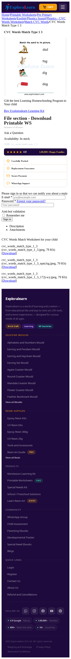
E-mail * (7, 197)
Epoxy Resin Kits (16, 418)
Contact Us (13, 581)
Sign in (7, 219)
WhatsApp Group (17, 517)
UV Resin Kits (15, 425)
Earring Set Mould (17, 362)
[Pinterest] (60, 610)
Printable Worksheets (23, 14)
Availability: (11, 138)
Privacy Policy (43, 646)
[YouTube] (51, 610)
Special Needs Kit (17, 487)
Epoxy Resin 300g (17, 432)
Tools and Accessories (20, 445)
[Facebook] (43, 610)
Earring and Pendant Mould (23, 349)
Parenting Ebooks (17, 531)
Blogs (10, 551)
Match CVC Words (36, 22)
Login (10, 567)
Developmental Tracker (20, 537)
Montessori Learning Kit (21, 473)
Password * (9, 201)
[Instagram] (34, 610)
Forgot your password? (31, 201)
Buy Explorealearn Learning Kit (24, 111)
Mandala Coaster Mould (21, 383)
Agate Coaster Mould (19, 369)
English (21, 18)
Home (5, 14)
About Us (12, 587)
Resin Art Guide (20, 452)
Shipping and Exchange (19, 646)
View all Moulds (14, 402)
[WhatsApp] (25, 610)
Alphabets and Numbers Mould (25, 342)
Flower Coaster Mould (20, 390)
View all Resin (13, 457)
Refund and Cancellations (22, 594)
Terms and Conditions (18, 651)
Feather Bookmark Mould (22, 396)
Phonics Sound (36, 18)
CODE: (7, 144)
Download (9, 253)
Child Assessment (17, 524)
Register (12, 574)
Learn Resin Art (21, 501)
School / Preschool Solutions (24, 494)
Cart (50, 7)
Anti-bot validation (13, 211)
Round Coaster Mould (20, 376)
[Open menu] (62, 7)
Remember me (15, 215)
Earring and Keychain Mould (23, 356)
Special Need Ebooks (19, 544)
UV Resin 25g (15, 438)
